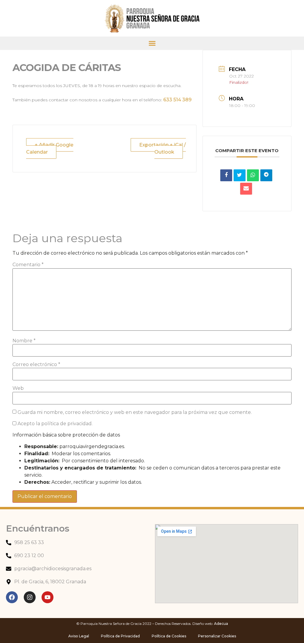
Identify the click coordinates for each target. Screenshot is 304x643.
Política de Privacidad (120, 636)
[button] (152, 43)
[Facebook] (12, 597)
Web (18, 388)
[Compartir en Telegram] (266, 175)
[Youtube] (47, 597)
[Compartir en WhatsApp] (253, 175)
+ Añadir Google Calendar (49, 148)
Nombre (24, 340)
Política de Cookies (169, 636)
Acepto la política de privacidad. (54, 423)
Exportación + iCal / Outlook (162, 148)
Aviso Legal (78, 636)
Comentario (28, 264)
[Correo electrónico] (246, 189)
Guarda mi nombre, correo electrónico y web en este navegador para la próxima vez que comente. (135, 412)
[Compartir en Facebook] (226, 175)
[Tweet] (240, 175)
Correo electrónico (36, 364)
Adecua (221, 623)
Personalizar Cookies (217, 636)
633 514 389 (177, 100)
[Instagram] (30, 597)
